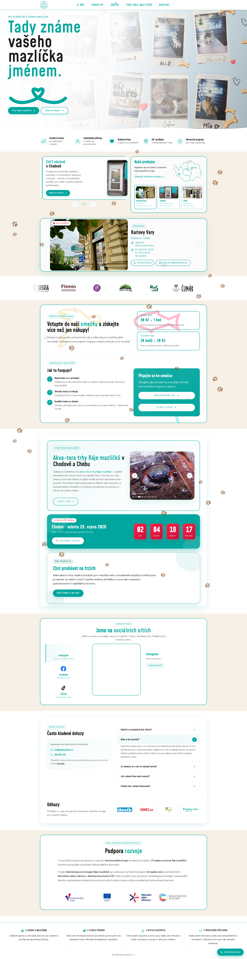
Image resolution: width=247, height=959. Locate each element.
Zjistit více (165, 407)
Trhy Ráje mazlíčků (139, 5)
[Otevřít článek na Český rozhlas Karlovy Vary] (190, 809)
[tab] (133, 496)
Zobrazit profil (155, 665)
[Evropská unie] (107, 897)
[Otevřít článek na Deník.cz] (124, 809)
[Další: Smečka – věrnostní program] (93, 204)
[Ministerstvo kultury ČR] (172, 897)
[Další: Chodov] (201, 245)
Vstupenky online (69, 541)
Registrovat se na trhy (68, 593)
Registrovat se (164, 395)
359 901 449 (60, 754)
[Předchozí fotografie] (134, 475)
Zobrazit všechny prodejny (148, 176)
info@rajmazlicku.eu (63, 749)
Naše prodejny (52, 110)
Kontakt (164, 5)
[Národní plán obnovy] (140, 897)
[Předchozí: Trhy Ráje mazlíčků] (75, 204)
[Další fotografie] (189, 475)
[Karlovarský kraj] (74, 897)
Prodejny (97, 5)
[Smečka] (115, 5)
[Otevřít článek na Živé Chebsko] (168, 809)
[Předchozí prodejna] (45, 245)
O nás (80, 5)
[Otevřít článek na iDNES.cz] (146, 809)
